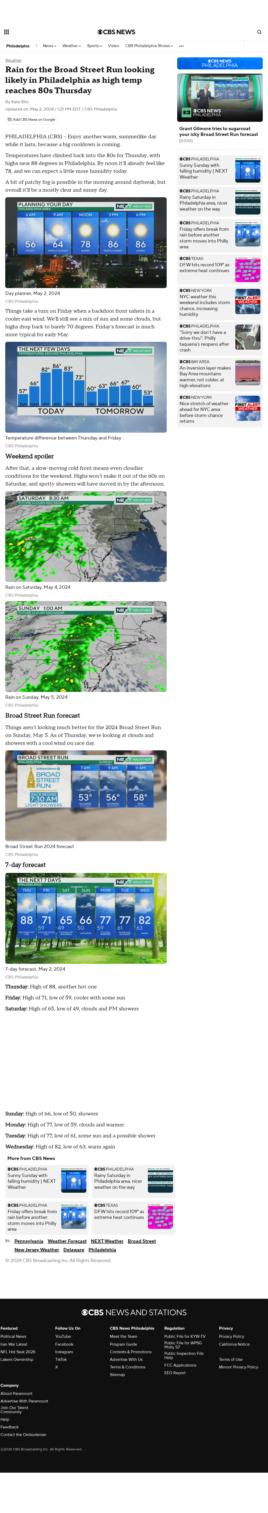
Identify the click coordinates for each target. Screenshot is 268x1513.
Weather (71, 45)
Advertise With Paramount (24, 1401)
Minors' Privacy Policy (238, 1367)
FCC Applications (180, 1365)
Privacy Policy (231, 1336)
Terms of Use (231, 1359)
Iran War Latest (14, 1344)
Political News (13, 1336)
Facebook (64, 1344)
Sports (93, 45)
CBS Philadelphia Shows (148, 45)
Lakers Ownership (17, 1359)
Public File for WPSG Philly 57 (183, 1345)
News (48, 45)
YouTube (63, 1336)
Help (5, 1419)
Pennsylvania (28, 1241)
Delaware (73, 1250)
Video (113, 45)
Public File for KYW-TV (185, 1336)
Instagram (64, 1352)
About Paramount (16, 1393)
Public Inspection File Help (184, 1355)
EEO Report (175, 1373)
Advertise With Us (126, 1359)
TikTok (61, 1359)
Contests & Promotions (131, 1352)
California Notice (234, 1344)
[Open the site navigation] (41, 32)
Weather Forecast (67, 1241)
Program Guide (123, 1344)
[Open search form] (259, 32)
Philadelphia (18, 46)
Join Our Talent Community (14, 1410)
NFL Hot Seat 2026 (18, 1352)
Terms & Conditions (127, 1367)
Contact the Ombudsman (23, 1435)
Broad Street (142, 1241)
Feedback (10, 1427)
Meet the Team (123, 1336)
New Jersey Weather (36, 1250)
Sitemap (117, 1375)
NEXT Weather (107, 1241)
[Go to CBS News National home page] (116, 32)
